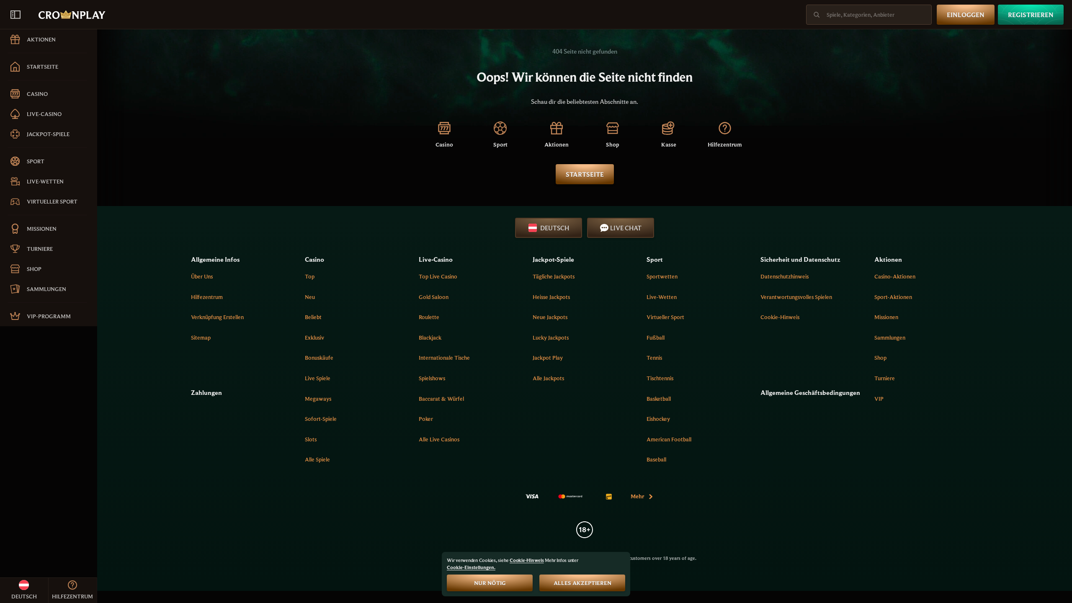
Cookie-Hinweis (779, 317)
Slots (311, 439)
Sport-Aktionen (893, 297)
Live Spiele (317, 378)
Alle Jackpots (548, 378)
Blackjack (430, 337)
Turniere (884, 378)
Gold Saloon (433, 297)
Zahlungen (206, 392)
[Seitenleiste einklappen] (15, 14)
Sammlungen (889, 337)
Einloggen (965, 14)
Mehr (637, 496)
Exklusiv (314, 337)
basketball (659, 398)
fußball (656, 337)
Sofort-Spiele (321, 419)
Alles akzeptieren (582, 583)
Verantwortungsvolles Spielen (796, 297)
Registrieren (1031, 14)
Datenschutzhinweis (784, 276)
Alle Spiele (317, 459)
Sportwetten (662, 276)
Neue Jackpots (550, 317)
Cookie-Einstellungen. (471, 567)
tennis (654, 357)
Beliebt (313, 317)
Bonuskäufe (319, 357)
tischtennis (660, 378)
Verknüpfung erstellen (217, 317)
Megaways (318, 398)
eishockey (658, 419)
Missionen (886, 317)
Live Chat (626, 228)
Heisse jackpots (551, 297)
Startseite (585, 174)
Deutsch (554, 228)
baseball (656, 459)
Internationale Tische (444, 357)
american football (669, 439)
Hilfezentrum (207, 297)
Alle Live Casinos (439, 439)
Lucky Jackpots (551, 337)
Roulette (429, 317)
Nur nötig (490, 583)
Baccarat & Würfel (441, 398)
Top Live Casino (438, 276)
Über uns (202, 276)
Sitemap (201, 337)
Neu (310, 297)
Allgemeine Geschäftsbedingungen (810, 392)
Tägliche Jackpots (554, 276)
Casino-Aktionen (894, 276)
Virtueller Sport (665, 317)
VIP (879, 398)
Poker (426, 419)
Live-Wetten (662, 297)
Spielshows (432, 378)
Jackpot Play (548, 357)
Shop (880, 357)
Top (309, 276)
